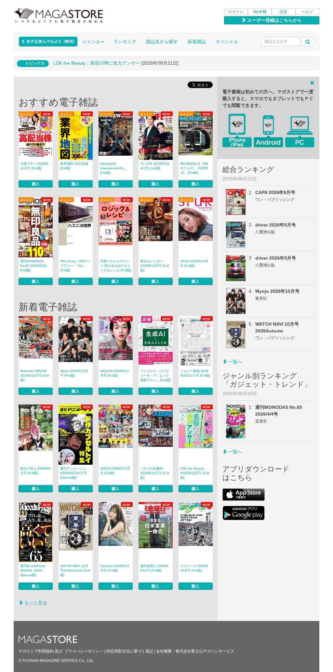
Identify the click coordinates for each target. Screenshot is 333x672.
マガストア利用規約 (36, 651)
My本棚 (259, 11)
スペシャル (227, 41)
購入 (36, 184)
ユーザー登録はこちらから (274, 20)
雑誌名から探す (162, 41)
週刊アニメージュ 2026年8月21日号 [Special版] (73, 473)
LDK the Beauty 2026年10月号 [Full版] (194, 473)
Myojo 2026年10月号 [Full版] (74, 373)
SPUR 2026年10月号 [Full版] (194, 263)
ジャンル (91, 41)
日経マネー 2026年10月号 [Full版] (34, 166)
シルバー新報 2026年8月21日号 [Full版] (195, 373)
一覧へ (234, 361)
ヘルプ (307, 11)
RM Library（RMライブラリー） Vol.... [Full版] (75, 265)
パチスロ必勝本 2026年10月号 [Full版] (154, 473)
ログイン (236, 11)
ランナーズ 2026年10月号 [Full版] (194, 568)
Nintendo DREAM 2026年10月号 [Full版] (34, 375)
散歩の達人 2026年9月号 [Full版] (35, 471)
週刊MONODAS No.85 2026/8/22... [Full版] (34, 265)
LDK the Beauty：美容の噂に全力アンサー (96, 63)
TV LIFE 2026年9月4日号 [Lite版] (155, 166)
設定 (283, 11)
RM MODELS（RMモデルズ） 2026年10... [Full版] (194, 168)
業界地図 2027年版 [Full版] (74, 166)
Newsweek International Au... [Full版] (113, 168)
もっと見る (35, 602)
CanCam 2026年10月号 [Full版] (114, 568)
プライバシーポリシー (83, 651)
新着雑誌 (197, 41)
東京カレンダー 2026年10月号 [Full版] (154, 265)
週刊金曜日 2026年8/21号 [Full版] (154, 568)
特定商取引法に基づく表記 (129, 651)
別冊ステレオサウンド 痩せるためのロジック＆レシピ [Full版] (115, 265)
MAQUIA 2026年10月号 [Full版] (114, 373)
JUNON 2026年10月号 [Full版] (115, 471)
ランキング (124, 41)
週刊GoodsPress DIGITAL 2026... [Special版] (32, 570)
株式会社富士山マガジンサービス (205, 651)
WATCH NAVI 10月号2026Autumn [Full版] (75, 570)
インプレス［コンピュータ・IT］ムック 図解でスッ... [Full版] (155, 375)
